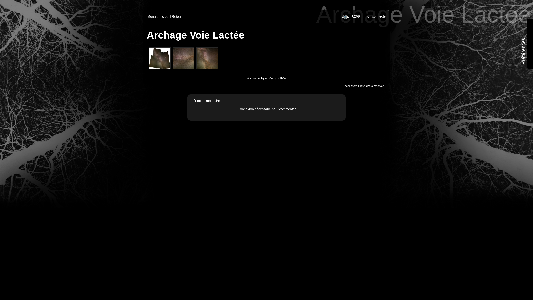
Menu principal (158, 16)
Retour (177, 16)
